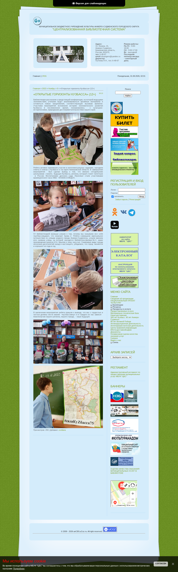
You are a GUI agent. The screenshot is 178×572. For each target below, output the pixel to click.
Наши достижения (119, 315)
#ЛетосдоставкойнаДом (121, 330)
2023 (44, 88)
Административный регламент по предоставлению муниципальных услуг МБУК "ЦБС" (125, 374)
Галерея (114, 338)
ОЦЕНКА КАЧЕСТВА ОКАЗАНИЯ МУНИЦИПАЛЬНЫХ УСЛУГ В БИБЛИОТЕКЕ (125, 471)
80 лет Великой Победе (121, 321)
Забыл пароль (121, 199)
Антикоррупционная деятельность (126, 324)
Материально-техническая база (125, 313)
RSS (44, 76)
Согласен (160, 563)
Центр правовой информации (124, 328)
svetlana (62, 430)
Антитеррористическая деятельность (127, 326)
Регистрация (134, 199)
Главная (36, 88)
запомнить (119, 196)
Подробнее (19, 568)
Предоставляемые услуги (122, 311)
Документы (115, 332)
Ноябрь (51, 88)
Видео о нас (116, 340)
